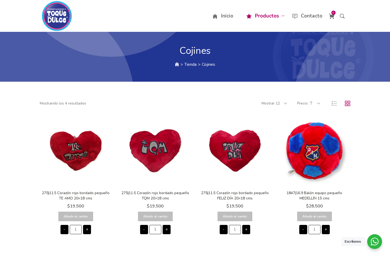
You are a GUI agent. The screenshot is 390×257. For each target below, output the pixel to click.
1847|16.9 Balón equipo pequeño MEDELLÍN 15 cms (314, 195)
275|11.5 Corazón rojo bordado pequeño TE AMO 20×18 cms (76, 195)
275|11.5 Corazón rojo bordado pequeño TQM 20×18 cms (155, 195)
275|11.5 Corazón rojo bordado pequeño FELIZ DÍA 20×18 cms (235, 195)
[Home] (177, 64)
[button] (75, 182)
